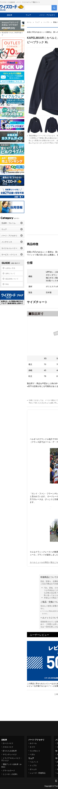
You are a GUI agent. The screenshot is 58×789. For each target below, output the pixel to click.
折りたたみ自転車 (10, 750)
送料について (10, 273)
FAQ (6, 284)
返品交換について (11, 278)
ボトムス (33, 769)
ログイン (49, 686)
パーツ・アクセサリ (47, 15)
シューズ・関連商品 (37, 773)
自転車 (9, 15)
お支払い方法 (10, 268)
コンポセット (35, 750)
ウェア (28, 15)
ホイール (33, 743)
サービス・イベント (9, 254)
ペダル (32, 754)
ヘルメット (34, 761)
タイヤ (32, 747)
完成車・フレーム (8, 223)
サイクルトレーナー (9, 248)
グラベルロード (9, 770)
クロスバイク (8, 747)
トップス (33, 765)
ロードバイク (8, 743)
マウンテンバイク (10, 754)
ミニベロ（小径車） (10, 774)
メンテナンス (6, 241)
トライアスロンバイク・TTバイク (11, 759)
